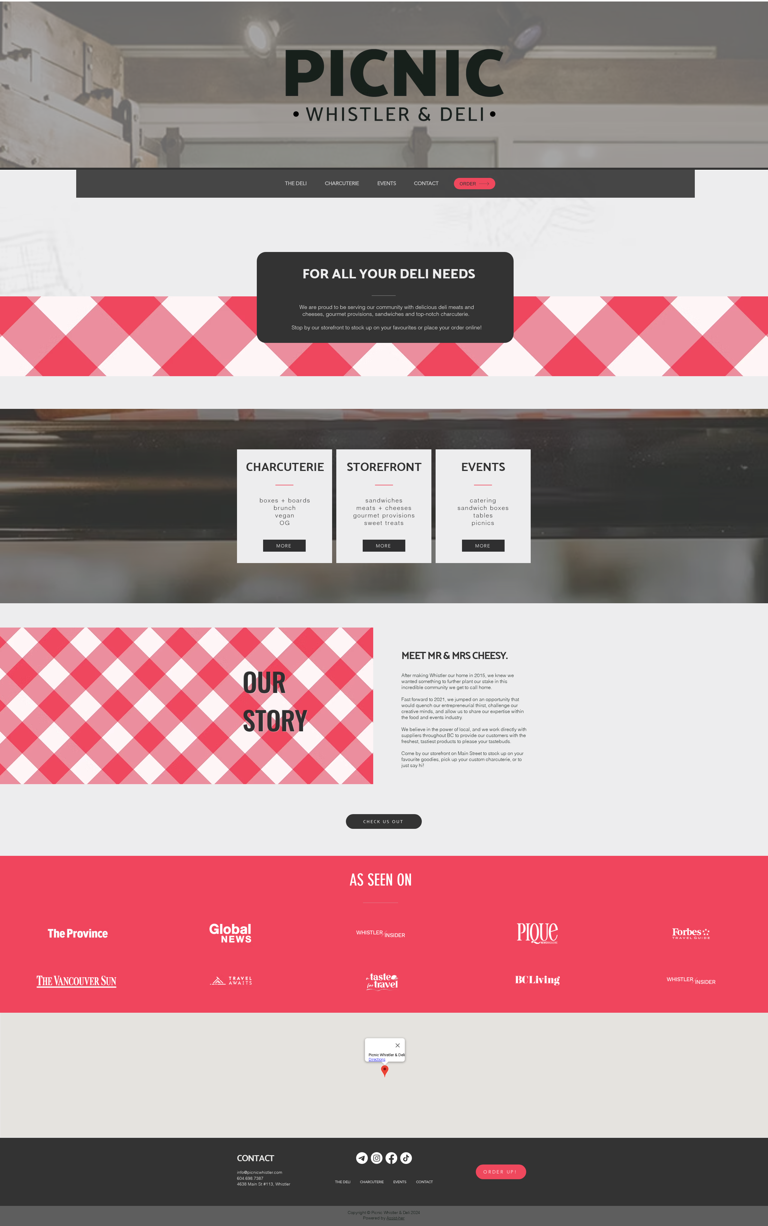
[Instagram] (376, 1158)
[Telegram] (362, 1158)
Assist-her (395, 1218)
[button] (342, 183)
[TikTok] (406, 1158)
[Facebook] (391, 1158)
